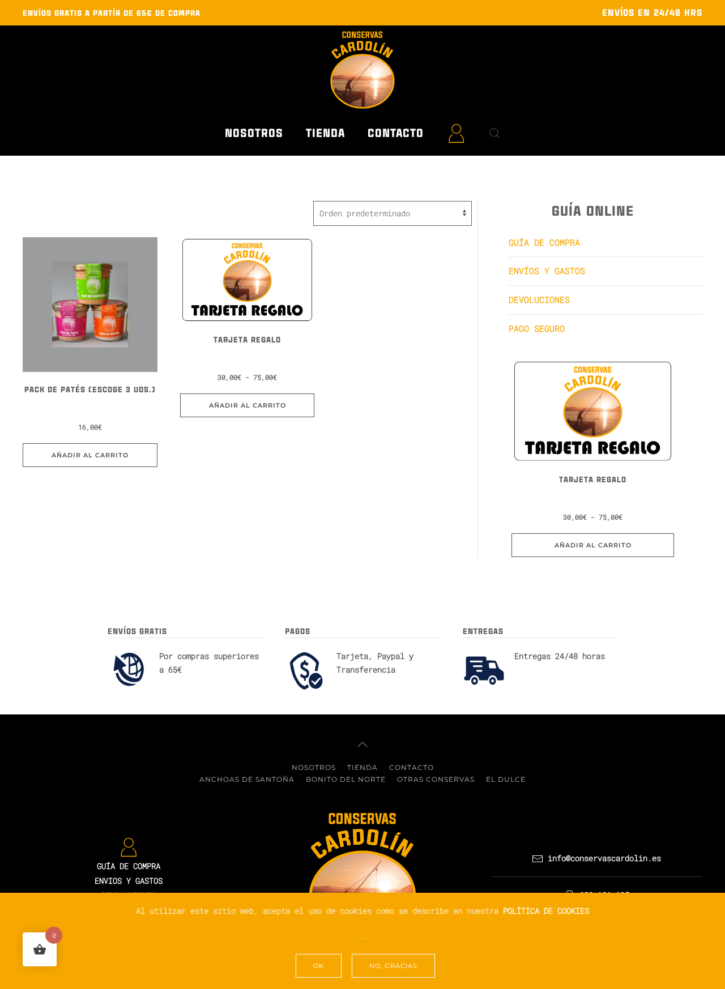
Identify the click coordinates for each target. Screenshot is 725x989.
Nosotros (254, 132)
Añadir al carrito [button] (90, 455)
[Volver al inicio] (362, 69)
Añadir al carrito (247, 405)
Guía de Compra (128, 865)
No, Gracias (393, 966)
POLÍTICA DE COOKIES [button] (546, 910)
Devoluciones (539, 299)
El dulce (506, 779)
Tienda (362, 767)
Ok (318, 966)
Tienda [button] (325, 132)
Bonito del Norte (346, 779)
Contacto (396, 132)
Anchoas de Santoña (247, 779)
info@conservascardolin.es (602, 858)
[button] (494, 133)
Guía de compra (544, 242)
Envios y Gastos (129, 880)
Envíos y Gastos (547, 270)
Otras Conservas (436, 779)
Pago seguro (537, 328)
